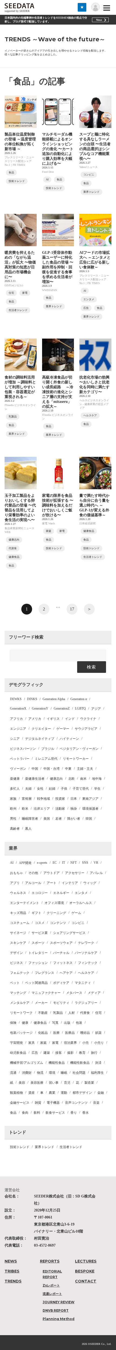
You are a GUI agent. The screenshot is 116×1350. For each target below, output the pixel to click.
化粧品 (43, 1033)
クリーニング (56, 913)
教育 (82, 1053)
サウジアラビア (86, 729)
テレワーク (86, 943)
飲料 (37, 1113)
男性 (13, 819)
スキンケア (18, 943)
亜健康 (15, 779)
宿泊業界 (70, 1043)
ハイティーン (69, 739)
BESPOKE (84, 1271)
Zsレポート (51, 1285)
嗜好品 (85, 1033)
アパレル (96, 873)
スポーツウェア (61, 943)
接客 (58, 1053)
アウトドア (51, 873)
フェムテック (19, 973)
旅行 (94, 1053)
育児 (67, 1083)
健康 (25, 1023)
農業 (52, 1093)
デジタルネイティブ (39, 739)
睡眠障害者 (30, 819)
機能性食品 (57, 1063)
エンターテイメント (24, 903)
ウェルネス (18, 893)
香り (73, 1113)
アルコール (33, 883)
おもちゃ (16, 873)
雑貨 (38, 1103)
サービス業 (40, 933)
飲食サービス (55, 1113)
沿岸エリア (42, 809)
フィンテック (87, 963)
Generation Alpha (54, 699)
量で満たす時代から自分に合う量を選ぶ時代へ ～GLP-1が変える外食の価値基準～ (94, 505)
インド (70, 719)
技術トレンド (19, 1147)
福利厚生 (97, 1073)
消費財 (27, 1073)
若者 (58, 819)
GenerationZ (62, 708)
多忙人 (15, 789)
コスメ (40, 923)
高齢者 (15, 829)
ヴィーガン (18, 769)
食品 (13, 1113)
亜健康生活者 (35, 779)
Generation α (78, 699)
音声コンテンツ (76, 1103)
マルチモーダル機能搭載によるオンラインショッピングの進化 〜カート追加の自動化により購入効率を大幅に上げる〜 (57, 149)
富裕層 (27, 799)
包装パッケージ (21, 1033)
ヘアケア (66, 973)
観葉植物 (16, 1093)
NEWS (11, 1261)
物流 (40, 1073)
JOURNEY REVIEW (58, 1302)
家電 (55, 1043)
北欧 (71, 779)
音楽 (96, 1103)
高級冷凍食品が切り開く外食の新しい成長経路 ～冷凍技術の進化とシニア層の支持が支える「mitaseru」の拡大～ (57, 392)
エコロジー (40, 893)
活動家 (60, 809)
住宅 (98, 1013)
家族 (13, 799)
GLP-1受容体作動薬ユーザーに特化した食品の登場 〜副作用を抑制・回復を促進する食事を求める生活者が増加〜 (57, 267)
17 (72, 609)
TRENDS (13, 1281)
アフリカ (16, 719)
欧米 (25, 809)
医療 (56, 1033)
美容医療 (36, 1083)
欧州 (13, 809)
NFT (73, 863)
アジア (96, 709)
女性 (40, 789)
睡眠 (64, 1073)
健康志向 (56, 779)
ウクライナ (88, 719)
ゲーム (76, 913)
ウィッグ (89, 883)
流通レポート (52, 1294)
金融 (100, 1093)
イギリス (53, 719)
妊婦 (52, 789)
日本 (73, 799)
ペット (15, 983)
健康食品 (40, 1023)
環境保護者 (90, 809)
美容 (22, 1083)
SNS (85, 863)
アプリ (15, 883)
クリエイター (41, 729)
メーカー (41, 1003)
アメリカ (34, 719)
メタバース (74, 993)
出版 (67, 1023)
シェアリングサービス (69, 933)
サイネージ (18, 933)
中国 (35, 769)
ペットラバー (19, 759)
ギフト (36, 913)
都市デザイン (82, 1093)
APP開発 (25, 863)
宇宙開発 (16, 1043)
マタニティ (83, 983)
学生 (97, 789)
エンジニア (18, 729)
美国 (46, 819)
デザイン (16, 953)
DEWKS (16, 699)
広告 (35, 1053)
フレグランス (44, 973)
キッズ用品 (18, 913)
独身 (73, 809)
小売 (85, 1043)
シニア (15, 739)
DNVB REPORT (56, 1310)
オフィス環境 (54, 903)
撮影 (70, 1053)
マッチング (18, 993)
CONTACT (85, 1281)
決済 (98, 1063)
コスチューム (19, 923)
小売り (99, 1043)
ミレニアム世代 (46, 759)
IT (63, 863)
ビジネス (16, 963)
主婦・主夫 (85, 769)
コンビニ (77, 923)
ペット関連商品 (36, 983)
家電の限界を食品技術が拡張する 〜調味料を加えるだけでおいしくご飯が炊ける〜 (57, 505)
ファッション (38, 963)
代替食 (85, 1013)
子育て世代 (81, 789)
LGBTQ (80, 708)
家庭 (43, 1043)
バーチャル (61, 953)
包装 (79, 1023)
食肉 (25, 1113)
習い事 (54, 1083)
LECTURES (86, 1261)
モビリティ (61, 1003)
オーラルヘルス (80, 903)
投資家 (60, 799)
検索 (91, 667)
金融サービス (19, 1103)
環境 (52, 1073)
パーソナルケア (86, 953)
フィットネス (63, 963)
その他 (33, 873)
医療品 (70, 1033)
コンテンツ (58, 923)
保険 (13, 1023)
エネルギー (61, 893)
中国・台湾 (51, 769)
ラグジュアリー (86, 1003)
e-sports (42, 863)
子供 (64, 789)
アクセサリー (74, 873)
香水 (85, 1113)
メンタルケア (19, 1003)
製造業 (89, 1083)
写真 (55, 1023)
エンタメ (81, 893)
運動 (64, 1093)
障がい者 (73, 819)
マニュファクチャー (46, 993)
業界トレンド (44, 1147)
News (99, 19)
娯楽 (98, 1033)
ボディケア (61, 983)
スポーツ (38, 943)
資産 (31, 1093)
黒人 (28, 829)
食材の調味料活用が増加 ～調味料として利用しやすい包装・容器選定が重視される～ (20, 387)
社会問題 (79, 1073)
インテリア (70, 883)
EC (55, 863)
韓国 (89, 819)
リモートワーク (21, 1013)
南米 (83, 779)
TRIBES (12, 1271)
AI (11, 863)
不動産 (43, 1013)
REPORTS (50, 1261)
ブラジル (47, 749)
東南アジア (90, 799)
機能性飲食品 (80, 1063)
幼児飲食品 (18, 1053)
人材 (71, 1013)
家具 (31, 1043)
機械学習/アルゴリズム (26, 1063)
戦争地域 (43, 799)
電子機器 (53, 1103)
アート (51, 883)
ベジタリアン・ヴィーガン (79, 749)
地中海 (97, 779)
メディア (94, 993)
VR (96, 863)
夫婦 (28, 789)
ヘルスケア (86, 973)
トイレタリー (38, 953)
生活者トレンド (71, 1147)
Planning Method (58, 1319)
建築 (46, 1053)
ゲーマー (62, 729)
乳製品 (58, 1013)
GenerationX (18, 708)
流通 (13, 1073)
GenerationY (40, 708)
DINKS (32, 699)
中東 (68, 769)
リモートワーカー (76, 759)
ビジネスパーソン (23, 749)
